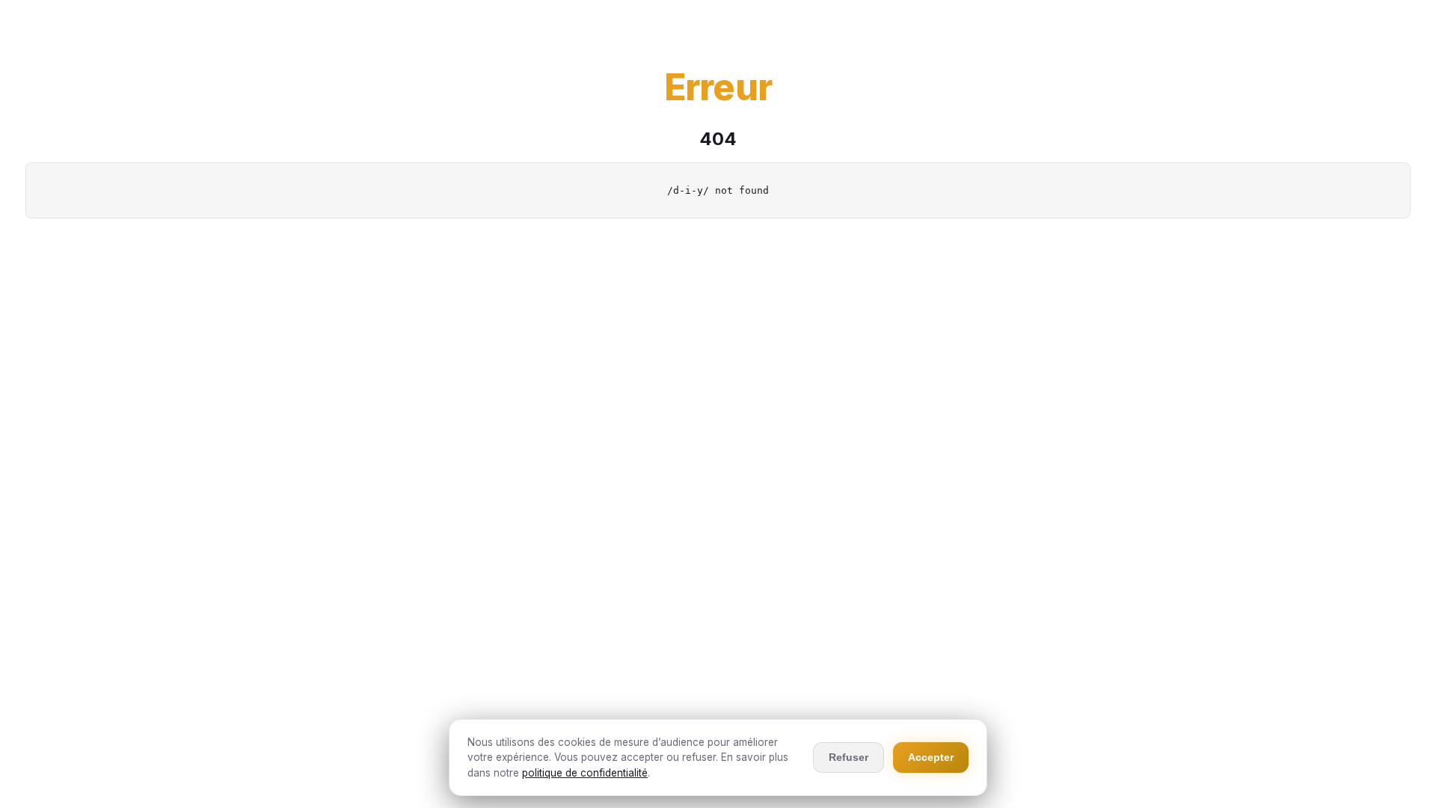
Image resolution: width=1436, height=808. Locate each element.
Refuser (848, 757)
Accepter (931, 757)
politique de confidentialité (585, 773)
